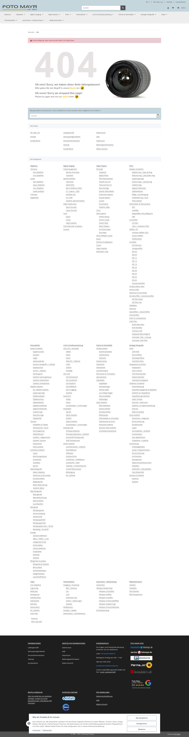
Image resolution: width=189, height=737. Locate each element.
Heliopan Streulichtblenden (109, 607)
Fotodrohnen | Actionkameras (74, 613)
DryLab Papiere (104, 198)
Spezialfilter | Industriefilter (139, 312)
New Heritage (104, 188)
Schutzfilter (133, 220)
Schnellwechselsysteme (107, 431)
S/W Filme (135, 352)
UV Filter (135, 223)
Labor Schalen (137, 399)
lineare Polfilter (137, 236)
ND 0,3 (134, 274)
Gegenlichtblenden (139, 188)
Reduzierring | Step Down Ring (143, 175)
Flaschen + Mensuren (140, 402)
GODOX (68, 367)
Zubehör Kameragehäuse (42, 377)
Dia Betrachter (137, 425)
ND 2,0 (134, 267)
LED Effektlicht (71, 386)
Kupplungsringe (138, 179)
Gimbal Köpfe (104, 390)
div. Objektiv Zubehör (41, 390)
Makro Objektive (39, 472)
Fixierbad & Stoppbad (140, 380)
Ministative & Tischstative (105, 374)
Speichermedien (69, 179)
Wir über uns (158, 2)
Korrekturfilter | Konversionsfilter (141, 296)
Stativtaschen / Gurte (40, 428)
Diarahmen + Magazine (140, 418)
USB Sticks (70, 182)
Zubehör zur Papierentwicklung (143, 405)
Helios (68, 355)
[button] (168, 8)
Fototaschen (37, 444)
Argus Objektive (39, 185)
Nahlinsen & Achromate (138, 293)
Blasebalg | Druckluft (41, 529)
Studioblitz (67, 409)
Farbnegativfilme (138, 358)
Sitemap (66, 145)
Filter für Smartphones (137, 318)
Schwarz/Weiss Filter (136, 286)
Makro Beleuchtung (40, 485)
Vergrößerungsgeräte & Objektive (144, 390)
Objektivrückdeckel (40, 405)
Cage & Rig (34, 588)
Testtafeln (69, 175)
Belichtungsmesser (40, 456)
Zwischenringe (38, 415)
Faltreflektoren (71, 450)
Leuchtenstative (102, 371)
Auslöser (36, 355)
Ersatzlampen (137, 434)
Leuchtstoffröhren (39, 577)
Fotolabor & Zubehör (136, 383)
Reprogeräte (37, 494)
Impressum (36, 730)
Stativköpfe (100, 380)
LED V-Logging (71, 390)
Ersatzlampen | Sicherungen (76, 405)
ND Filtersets (136, 245)
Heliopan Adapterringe (107, 604)
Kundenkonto (181, 2)
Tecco (98, 210)
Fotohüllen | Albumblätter (141, 469)
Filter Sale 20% (36, 622)
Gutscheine (100, 585)
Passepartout (137, 459)
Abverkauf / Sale (102, 251)
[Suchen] (122, 7)
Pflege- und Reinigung (140, 194)
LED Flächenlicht (72, 377)
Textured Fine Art (105, 185)
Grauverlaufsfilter (138, 283)
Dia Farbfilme (137, 355)
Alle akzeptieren (142, 718)
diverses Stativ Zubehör (107, 428)
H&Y (133, 217)
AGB (97, 137)
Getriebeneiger (104, 386)
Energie (33, 532)
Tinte (65, 213)
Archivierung (134, 444)
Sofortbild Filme (138, 361)
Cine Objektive (38, 175)
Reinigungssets (38, 510)
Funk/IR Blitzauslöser (73, 469)
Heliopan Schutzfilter (106, 591)
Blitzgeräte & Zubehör (41, 564)
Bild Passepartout (135, 594)
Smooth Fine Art (105, 182)
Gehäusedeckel (38, 361)
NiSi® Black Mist (138, 324)
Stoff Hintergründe (73, 440)
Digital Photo (103, 175)
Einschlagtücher (39, 431)
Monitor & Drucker (73, 172)
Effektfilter (133, 305)
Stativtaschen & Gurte (107, 421)
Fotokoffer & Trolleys (40, 425)
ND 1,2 (134, 258)
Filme (131, 348)
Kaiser (68, 358)
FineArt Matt (103, 223)
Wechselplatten (104, 405)
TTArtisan (33, 194)
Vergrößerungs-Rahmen (141, 396)
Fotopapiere (136, 367)
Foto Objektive (38, 172)
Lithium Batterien (39, 548)
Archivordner (137, 456)
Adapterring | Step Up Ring (142, 172)
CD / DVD (69, 198)
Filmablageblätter (138, 447)
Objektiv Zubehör (36, 386)
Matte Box (34, 591)
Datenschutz (47, 730)
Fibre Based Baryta (106, 179)
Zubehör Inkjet (104, 207)
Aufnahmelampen (39, 570)
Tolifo (68, 364)
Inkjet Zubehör (71, 223)
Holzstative (100, 364)
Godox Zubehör (71, 421)
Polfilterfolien (137, 239)
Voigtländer (34, 198)
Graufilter (132, 242)
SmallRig (135, 210)
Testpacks (102, 172)
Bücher (35, 466)
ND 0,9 (134, 255)
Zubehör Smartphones (41, 383)
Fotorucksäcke (38, 447)
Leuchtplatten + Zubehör (141, 431)
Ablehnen (141, 729)
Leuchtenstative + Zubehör (76, 447)
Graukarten (37, 459)
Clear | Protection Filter (140, 226)
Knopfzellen (37, 551)
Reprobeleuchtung (40, 497)
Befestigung (70, 472)
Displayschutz (38, 367)
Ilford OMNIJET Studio (104, 236)
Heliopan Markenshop (104, 588)
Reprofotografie (36, 491)
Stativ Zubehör (101, 402)
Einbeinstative (101, 361)
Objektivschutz (38, 399)
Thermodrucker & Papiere (72, 226)
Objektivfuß (37, 418)
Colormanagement (70, 169)
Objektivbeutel (38, 434)
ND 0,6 (134, 251)
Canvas (101, 201)
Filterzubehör (137, 201)
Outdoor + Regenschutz (41, 437)
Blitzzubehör (37, 567)
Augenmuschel (38, 352)
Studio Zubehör (69, 444)
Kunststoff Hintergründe (75, 437)
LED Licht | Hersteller (71, 348)
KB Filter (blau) (137, 299)
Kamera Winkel (104, 409)
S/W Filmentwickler (139, 374)
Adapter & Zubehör (136, 169)
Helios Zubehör (71, 415)
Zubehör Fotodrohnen (41, 380)
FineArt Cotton (104, 220)
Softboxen (69, 453)
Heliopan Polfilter (105, 594)
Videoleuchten (35, 598)
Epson (68, 217)
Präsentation (103, 204)
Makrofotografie (36, 469)
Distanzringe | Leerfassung (142, 182)
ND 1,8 (134, 264)
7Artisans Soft (137, 331)
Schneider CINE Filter (140, 340)
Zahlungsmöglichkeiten (71, 137)
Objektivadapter (39, 396)
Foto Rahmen (134, 591)
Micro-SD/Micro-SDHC (74, 188)
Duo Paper (103, 232)
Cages (35, 358)
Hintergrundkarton (73, 431)
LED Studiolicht (71, 380)
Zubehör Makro (38, 488)
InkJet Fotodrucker (70, 204)
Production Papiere (106, 194)
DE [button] (147, 2)
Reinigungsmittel (39, 520)
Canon (68, 220)
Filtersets (132, 309)
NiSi (133, 207)
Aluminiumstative (105, 352)
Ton (67, 591)
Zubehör (36, 558)
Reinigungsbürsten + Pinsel (43, 526)
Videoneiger (103, 399)
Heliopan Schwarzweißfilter (109, 601)
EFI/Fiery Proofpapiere (104, 242)
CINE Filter (133, 321)
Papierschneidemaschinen (141, 463)
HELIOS (68, 412)
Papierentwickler (138, 377)
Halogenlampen (39, 574)
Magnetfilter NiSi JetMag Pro (142, 213)
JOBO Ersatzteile (138, 412)
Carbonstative (104, 355)
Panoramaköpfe (104, 396)
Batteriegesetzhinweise (104, 145)
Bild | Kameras (71, 588)
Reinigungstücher (39, 523)
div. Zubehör (70, 475)
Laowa (32, 179)
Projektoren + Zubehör (140, 440)
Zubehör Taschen (39, 440)
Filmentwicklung (138, 386)
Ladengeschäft (68, 133)
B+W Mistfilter (137, 328)
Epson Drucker (71, 207)
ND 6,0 (134, 280)
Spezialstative (101, 377)
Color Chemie (137, 371)
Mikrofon (33, 604)
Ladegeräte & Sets (39, 542)
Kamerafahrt (35, 607)
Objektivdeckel (137, 191)
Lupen (35, 453)
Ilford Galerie (101, 213)
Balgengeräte (38, 482)
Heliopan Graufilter (106, 598)
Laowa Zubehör (38, 191)
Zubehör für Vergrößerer (141, 393)
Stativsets (102, 358)
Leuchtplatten (38, 504)
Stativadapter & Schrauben (109, 418)
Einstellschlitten (39, 478)
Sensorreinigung (39, 513)
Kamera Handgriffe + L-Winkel (44, 364)
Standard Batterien (40, 536)
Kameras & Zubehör (136, 475)
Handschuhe (37, 517)
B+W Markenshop (102, 610)
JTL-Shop (177, 734)
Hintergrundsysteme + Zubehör (77, 434)
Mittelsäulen (103, 415)
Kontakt (169, 2)
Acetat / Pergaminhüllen (141, 450)
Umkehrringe (137, 185)
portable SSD (70, 194)
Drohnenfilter (134, 315)
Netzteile (36, 555)
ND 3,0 (134, 271)
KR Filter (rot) (137, 302)
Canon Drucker (71, 210)
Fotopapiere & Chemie (137, 364)
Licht (67, 594)
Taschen (33, 421)
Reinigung (34, 507)
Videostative (100, 367)
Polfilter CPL (133, 229)
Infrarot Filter (134, 290)
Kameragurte (38, 374)
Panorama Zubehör (106, 425)
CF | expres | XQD (72, 191)
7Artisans (33, 169)
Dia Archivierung (138, 421)
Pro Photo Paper (105, 229)
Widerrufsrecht (102, 149)
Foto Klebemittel (138, 472)
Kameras (135, 478)
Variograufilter (137, 248)
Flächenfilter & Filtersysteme (139, 204)
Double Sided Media (106, 191)
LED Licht (66, 374)
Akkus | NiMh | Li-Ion (41, 539)
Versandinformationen (71, 141)
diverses (135, 409)
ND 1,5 (134, 261)
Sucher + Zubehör (39, 371)
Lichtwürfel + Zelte (73, 463)
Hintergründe (68, 428)
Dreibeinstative (102, 348)
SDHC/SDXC (70, 185)
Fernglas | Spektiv (70, 610)
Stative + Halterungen (74, 601)
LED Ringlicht (71, 383)
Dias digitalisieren (138, 437)
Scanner (66, 229)
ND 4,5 (134, 277)
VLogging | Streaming (71, 585)
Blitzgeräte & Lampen (38, 561)
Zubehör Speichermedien (75, 201)
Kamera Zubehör (36, 348)
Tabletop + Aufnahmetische (76, 466)
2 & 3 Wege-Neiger (106, 393)
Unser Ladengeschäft (108, 672)
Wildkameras (68, 607)
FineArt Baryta (104, 217)
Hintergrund (34, 594)
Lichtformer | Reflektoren (75, 459)
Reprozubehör (38, 501)
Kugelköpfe (103, 383)
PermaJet (99, 169)
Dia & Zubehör (134, 415)
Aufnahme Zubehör (37, 450)
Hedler (68, 352)
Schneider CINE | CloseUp (141, 337)
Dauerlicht (67, 396)
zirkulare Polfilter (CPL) (140, 232)
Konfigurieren (142, 724)
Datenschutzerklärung (104, 696)
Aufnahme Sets (71, 598)
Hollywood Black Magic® (141, 334)
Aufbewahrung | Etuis (140, 198)
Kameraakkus (38, 545)
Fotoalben (135, 466)
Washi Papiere (104, 226)
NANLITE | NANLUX (73, 361)
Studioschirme (71, 456)
